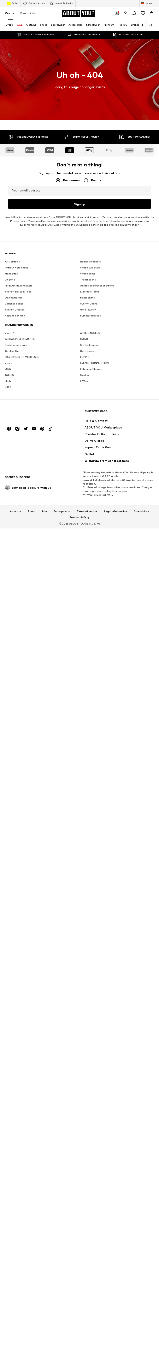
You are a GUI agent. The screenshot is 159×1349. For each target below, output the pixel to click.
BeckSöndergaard (16, 345)
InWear (84, 381)
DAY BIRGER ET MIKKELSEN (22, 357)
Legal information (115, 511)
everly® (9, 333)
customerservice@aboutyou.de (39, 224)
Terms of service (87, 511)
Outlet (14, 3)
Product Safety (79, 517)
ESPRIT (84, 357)
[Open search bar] (149, 25)
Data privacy (62, 511)
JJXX (8, 387)
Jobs (44, 511)
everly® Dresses (15, 309)
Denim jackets (14, 297)
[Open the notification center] (134, 13)
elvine (8, 363)
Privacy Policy (18, 221)
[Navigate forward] (142, 25)
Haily (8, 381)
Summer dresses (90, 315)
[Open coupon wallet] (116, 13)
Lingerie (10, 279)
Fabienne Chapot (91, 369)
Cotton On (12, 351)
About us (15, 511)
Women (10, 13)
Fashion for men (15, 315)
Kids (32, 13)
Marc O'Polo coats (16, 267)
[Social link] (9, 428)
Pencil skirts (87, 297)
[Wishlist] (142, 13)
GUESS (9, 375)
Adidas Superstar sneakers (97, 285)
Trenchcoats (88, 279)
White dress (87, 273)
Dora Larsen (87, 351)
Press (31, 511)
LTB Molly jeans (89, 291)
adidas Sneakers (90, 261)
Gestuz (84, 375)
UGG (8, 369)
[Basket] (151, 13)
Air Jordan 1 (12, 261)
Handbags (11, 273)
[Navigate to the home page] (27, 413)
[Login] (125, 13)
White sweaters (90, 267)
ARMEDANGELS (90, 333)
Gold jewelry (88, 309)
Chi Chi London (89, 345)
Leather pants (14, 303)
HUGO (84, 339)
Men (23, 13)
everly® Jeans (88, 303)
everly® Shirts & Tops (18, 291)
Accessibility (141, 511)
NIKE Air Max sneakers (19, 285)
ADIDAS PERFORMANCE (20, 339)
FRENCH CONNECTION (94, 363)
